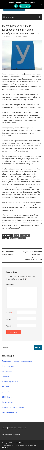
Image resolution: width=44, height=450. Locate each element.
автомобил (15, 238)
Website (9, 326)
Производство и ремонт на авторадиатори (18, 361)
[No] (41, 5)
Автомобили (25, 235)
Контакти (12, 428)
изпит (23, 238)
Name (9, 313)
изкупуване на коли (9, 412)
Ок (16, 6)
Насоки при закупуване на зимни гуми (10, 254)
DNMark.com (7, 397)
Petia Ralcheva (22, 36)
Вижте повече (25, 6)
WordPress (19, 445)
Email (9, 319)
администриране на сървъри (13, 407)
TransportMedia (19, 443)
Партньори (21, 428)
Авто (16, 235)
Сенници (5, 376)
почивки (5, 387)
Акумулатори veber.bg (10, 381)
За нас (4, 428)
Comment (10, 284)
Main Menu (10, 17)
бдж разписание (8, 366)
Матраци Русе (7, 402)
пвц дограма (7, 371)
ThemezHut (5, 447)
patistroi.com (7, 392)
